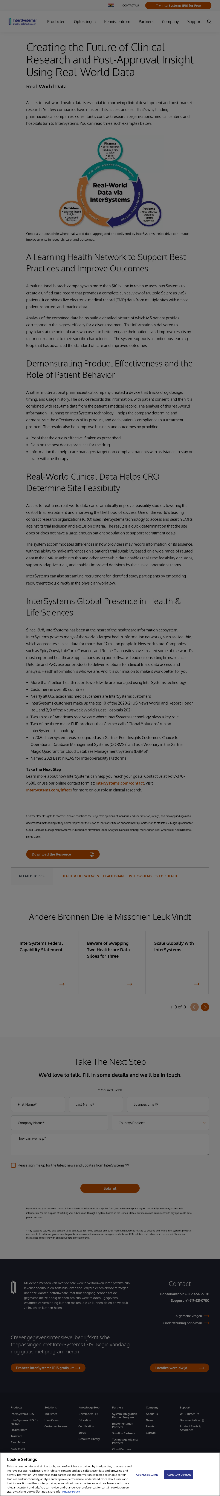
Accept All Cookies (179, 1474)
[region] (110, 1474)
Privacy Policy (71, 1491)
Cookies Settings (147, 1474)
